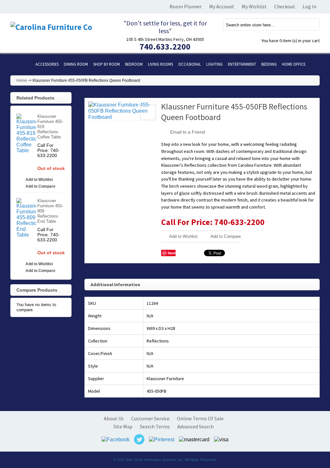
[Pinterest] (161, 439)
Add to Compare (225, 236)
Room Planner (186, 6)
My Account (221, 6)
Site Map (122, 426)
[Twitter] (139, 439)
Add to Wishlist (183, 236)
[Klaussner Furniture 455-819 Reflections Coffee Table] (26, 134)
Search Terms (155, 426)
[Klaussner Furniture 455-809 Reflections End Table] (26, 218)
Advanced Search (195, 426)
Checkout (284, 6)
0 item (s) (290, 40)
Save (172, 252)
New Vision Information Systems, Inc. (155, 460)
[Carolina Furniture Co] (58, 27)
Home (21, 80)
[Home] (21, 64)
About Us (114, 418)
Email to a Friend (187, 132)
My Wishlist (254, 6)
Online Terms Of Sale (200, 418)
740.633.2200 (165, 46)
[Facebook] (115, 439)
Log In (309, 6)
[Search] (311, 24)
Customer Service (150, 418)
